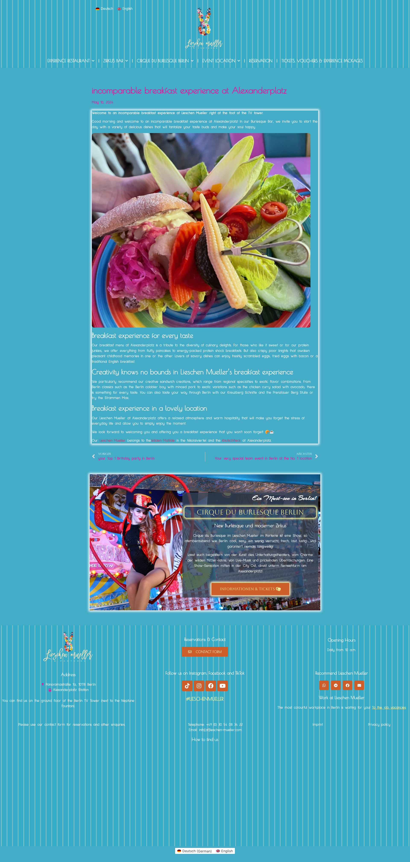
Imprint (318, 725)
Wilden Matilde (163, 441)
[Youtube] (222, 686)
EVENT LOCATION (218, 60)
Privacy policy (379, 725)
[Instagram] (199, 686)
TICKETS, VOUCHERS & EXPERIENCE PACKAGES (322, 60)
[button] (324, 685)
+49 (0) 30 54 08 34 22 (224, 725)
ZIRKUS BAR (113, 60)
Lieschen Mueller (113, 441)
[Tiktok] (187, 686)
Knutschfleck (231, 441)
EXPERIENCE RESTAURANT (68, 60)
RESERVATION (260, 60)
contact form (54, 725)
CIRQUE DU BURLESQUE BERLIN (163, 60)
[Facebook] (210, 686)
